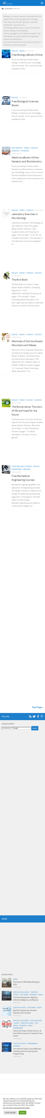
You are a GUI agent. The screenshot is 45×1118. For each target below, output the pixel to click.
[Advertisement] (22, 85)
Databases (33, 995)
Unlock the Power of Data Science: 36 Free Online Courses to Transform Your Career (27, 1033)
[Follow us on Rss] (30, 716)
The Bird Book (20, 279)
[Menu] (42, 3)
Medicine (15, 151)
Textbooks (24, 151)
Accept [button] (22, 1112)
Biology (15, 51)
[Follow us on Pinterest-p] (41, 716)
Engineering (17, 469)
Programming (18, 1028)
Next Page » (37, 707)
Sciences (29, 210)
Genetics (34, 148)
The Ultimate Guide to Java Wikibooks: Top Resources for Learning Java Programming (27, 1051)
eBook (22, 51)
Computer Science (19, 1007)
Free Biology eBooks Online (27, 54)
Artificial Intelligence (21, 992)
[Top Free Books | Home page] (9, 3)
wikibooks (16, 1046)
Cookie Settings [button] (10, 1112)
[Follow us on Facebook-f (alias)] (37, 716)
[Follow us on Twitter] (34, 716)
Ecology (29, 400)
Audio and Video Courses (22, 466)
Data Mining (24, 995)
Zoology (38, 273)
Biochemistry (17, 148)
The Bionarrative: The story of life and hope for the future (27, 410)
